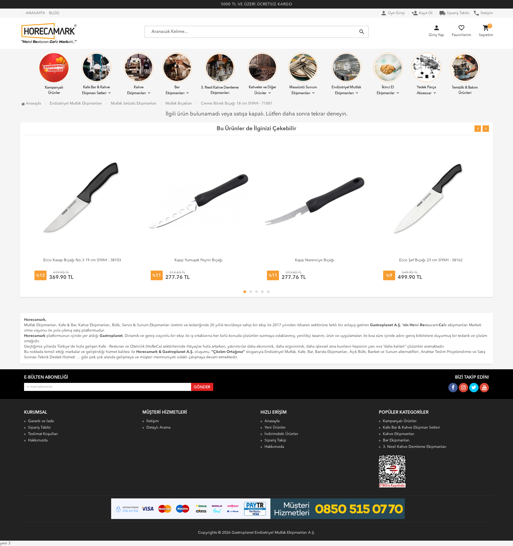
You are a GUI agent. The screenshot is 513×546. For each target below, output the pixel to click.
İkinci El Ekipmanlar (386, 90)
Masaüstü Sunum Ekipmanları (303, 90)
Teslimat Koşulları (43, 434)
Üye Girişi (392, 13)
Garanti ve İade (41, 421)
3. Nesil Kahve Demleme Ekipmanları (220, 90)
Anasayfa (33, 103)
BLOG (54, 13)
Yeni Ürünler (275, 427)
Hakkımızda (38, 440)
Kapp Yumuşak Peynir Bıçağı (198, 260)
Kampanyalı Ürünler (54, 90)
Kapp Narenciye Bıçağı (314, 260)
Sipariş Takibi (454, 13)
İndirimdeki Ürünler (281, 434)
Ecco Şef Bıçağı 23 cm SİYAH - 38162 (431, 260)
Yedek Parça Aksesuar (426, 90)
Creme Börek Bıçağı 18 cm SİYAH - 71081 (236, 103)
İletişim (483, 13)
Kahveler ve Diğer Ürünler (262, 90)
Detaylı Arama (158, 427)
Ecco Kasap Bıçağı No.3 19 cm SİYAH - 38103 (82, 260)
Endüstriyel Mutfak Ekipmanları (346, 90)
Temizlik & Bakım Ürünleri (465, 90)
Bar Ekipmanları (175, 90)
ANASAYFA (35, 13)
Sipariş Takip (275, 440)
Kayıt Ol (422, 13)
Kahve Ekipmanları (136, 90)
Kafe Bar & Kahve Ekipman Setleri (96, 90)
